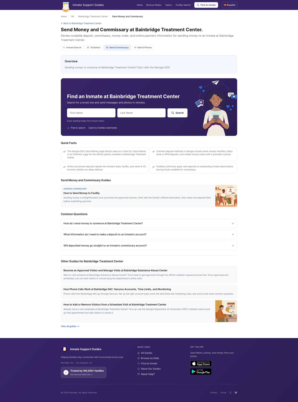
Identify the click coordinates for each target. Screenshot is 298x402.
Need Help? (148, 374)
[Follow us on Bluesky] (236, 392)
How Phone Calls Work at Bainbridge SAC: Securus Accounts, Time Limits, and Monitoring (117, 289)
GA (72, 16)
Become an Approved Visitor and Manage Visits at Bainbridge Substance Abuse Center (115, 270)
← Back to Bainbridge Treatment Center (81, 23)
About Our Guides (151, 368)
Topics (168, 5)
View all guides (68, 326)
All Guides (146, 352)
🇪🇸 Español (229, 5)
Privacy (213, 392)
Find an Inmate (208, 5)
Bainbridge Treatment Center (93, 16)
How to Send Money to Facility (81, 193)
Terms (223, 392)
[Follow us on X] (230, 392)
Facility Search (183, 5)
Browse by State (150, 358)
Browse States (153, 5)
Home (140, 5)
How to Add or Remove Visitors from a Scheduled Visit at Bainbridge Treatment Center (114, 304)
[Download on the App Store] (201, 363)
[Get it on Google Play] (200, 371)
